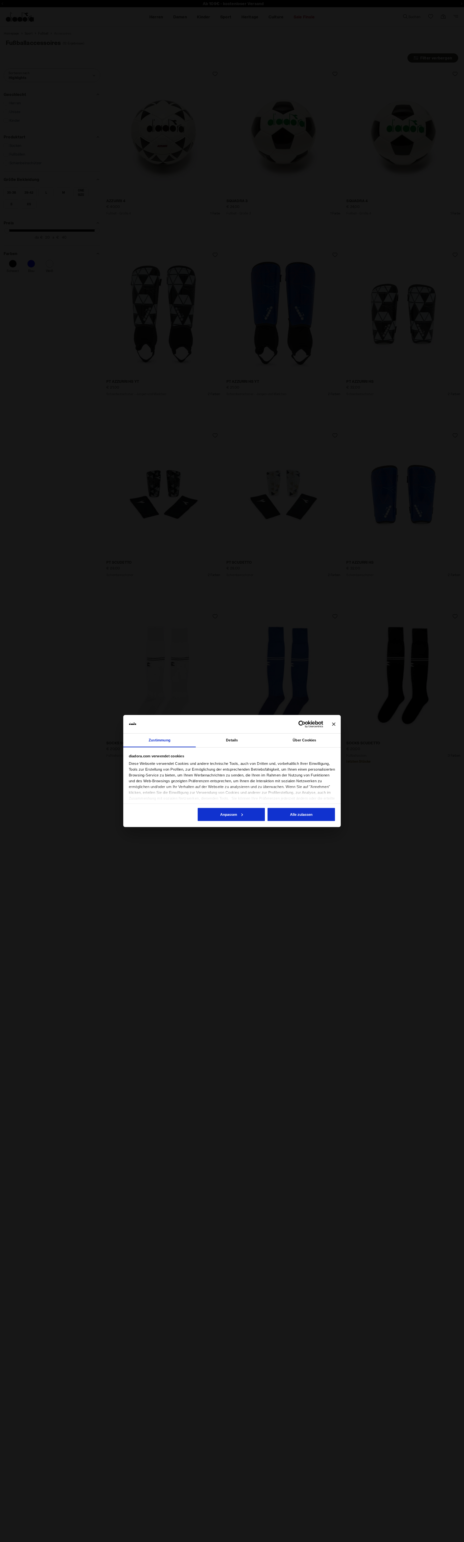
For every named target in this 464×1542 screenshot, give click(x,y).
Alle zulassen (301, 814)
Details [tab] (232, 740)
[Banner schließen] (333, 724)
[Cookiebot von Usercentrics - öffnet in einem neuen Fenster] (302, 724)
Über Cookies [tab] (304, 740)
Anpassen (228, 814)
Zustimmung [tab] (159, 740)
